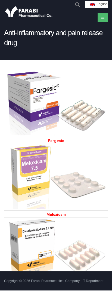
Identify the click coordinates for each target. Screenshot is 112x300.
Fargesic (56, 141)
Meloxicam (56, 215)
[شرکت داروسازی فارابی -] (28, 12)
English (101, 4)
